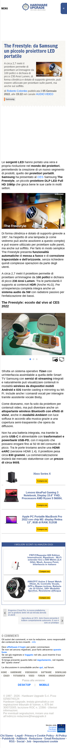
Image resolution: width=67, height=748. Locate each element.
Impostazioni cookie (45, 741)
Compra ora (42, 481)
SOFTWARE (46, 672)
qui (41, 667)
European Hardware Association (51, 729)
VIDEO (31, 675)
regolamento (44, 660)
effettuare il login (16, 647)
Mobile (44, 684)
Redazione (35, 738)
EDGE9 (6, 675)
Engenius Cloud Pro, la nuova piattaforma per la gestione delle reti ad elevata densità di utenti (27, 612)
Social (20, 741)
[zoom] (61, 359)
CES (40, 177)
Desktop (24, 684)
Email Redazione (54, 738)
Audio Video (44, 94)
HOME (4, 672)
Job (29, 741)
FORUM (41, 675)
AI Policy (61, 735)
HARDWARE (15, 672)
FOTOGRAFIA (19, 675)
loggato (29, 654)
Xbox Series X (42, 473)
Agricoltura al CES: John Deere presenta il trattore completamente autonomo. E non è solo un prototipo (40, 620)
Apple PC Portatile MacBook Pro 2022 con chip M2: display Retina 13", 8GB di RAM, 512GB (42, 519)
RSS (12, 741)
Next (61, 334)
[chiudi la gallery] (55, 359)
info (34, 642)
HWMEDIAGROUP (57, 675)
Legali (19, 735)
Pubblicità (8, 738)
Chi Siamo (6, 735)
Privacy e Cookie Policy (39, 735)
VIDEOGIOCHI (31, 672)
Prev (5, 334)
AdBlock (21, 738)
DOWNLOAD (60, 672)
